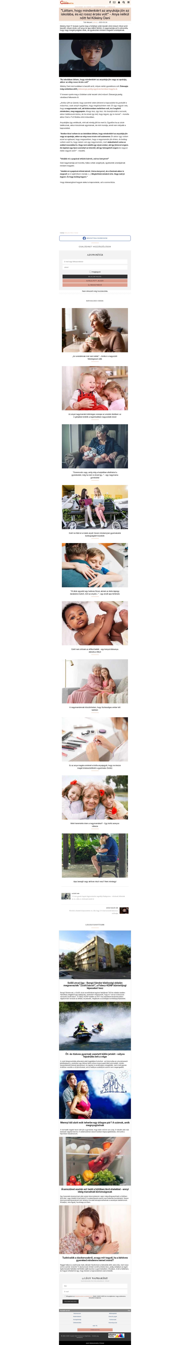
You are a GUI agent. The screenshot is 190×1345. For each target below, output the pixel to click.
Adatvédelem (77, 1316)
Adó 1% (95, 1325)
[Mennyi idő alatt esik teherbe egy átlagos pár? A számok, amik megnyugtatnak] (95, 1094)
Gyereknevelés (99, 7)
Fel (129, 1310)
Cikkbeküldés (77, 1322)
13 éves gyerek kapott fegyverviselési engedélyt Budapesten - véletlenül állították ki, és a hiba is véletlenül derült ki (98, 898)
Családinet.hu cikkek (83, 7)
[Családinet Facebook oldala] (110, 3)
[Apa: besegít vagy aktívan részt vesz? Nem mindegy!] (95, 855)
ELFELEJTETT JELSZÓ (95, 281)
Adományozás (113, 1322)
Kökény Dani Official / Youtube (71, 232)
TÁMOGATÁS (95, 1330)
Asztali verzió (65, 1310)
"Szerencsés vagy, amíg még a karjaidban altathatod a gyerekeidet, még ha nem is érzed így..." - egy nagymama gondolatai (95, 475)
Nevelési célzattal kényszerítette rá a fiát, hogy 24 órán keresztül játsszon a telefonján (93, 912)
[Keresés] (124, 3)
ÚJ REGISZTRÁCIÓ (95, 285)
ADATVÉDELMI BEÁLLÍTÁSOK (95, 1343)
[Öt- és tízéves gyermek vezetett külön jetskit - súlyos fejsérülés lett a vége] (95, 1026)
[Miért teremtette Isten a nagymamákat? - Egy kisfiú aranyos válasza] (95, 797)
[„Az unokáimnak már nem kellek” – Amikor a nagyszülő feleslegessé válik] (95, 330)
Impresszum (77, 1313)
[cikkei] (94, 22)
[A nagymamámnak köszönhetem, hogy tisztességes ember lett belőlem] (95, 681)
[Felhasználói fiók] (119, 3)
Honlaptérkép (77, 1319)
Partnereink (112, 1319)
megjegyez (96, 272)
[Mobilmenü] (128, 3)
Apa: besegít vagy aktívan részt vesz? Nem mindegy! (94, 881)
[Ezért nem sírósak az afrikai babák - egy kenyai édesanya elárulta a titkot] (95, 623)
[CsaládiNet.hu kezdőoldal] (67, 2)
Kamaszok (111, 7)
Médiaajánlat (113, 1313)
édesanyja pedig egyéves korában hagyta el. (98, 89)
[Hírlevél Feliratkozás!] (114, 3)
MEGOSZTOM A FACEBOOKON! (96, 238)
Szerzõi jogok (113, 1316)
